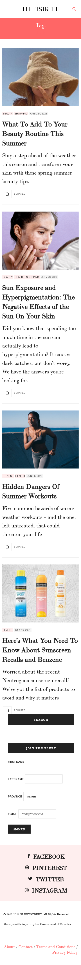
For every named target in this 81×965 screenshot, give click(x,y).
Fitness (8, 476)
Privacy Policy (65, 952)
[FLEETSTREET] (40, 9)
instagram (50, 890)
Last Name (16, 779)
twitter (50, 878)
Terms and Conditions (55, 946)
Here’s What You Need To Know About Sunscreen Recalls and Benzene (40, 649)
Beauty (8, 113)
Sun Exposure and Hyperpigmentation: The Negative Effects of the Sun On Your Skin (38, 301)
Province (15, 796)
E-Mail (12, 814)
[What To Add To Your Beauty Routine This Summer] (40, 77)
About (9, 946)
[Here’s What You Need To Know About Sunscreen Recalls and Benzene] (40, 593)
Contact (25, 946)
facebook (49, 856)
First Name (16, 761)
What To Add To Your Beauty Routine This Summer (35, 133)
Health (19, 277)
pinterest (49, 867)
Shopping (21, 113)
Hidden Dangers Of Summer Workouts (30, 490)
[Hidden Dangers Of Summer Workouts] (40, 439)
